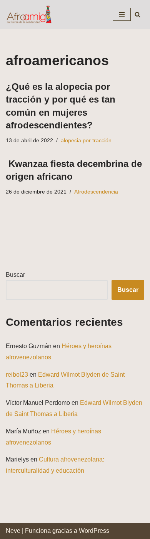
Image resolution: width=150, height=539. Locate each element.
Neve (13, 530)
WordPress (94, 530)
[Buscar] (137, 14)
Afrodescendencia (96, 192)
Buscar (15, 274)
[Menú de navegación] (122, 14)
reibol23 (17, 374)
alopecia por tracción (86, 140)
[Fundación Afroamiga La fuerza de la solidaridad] (29, 14)
